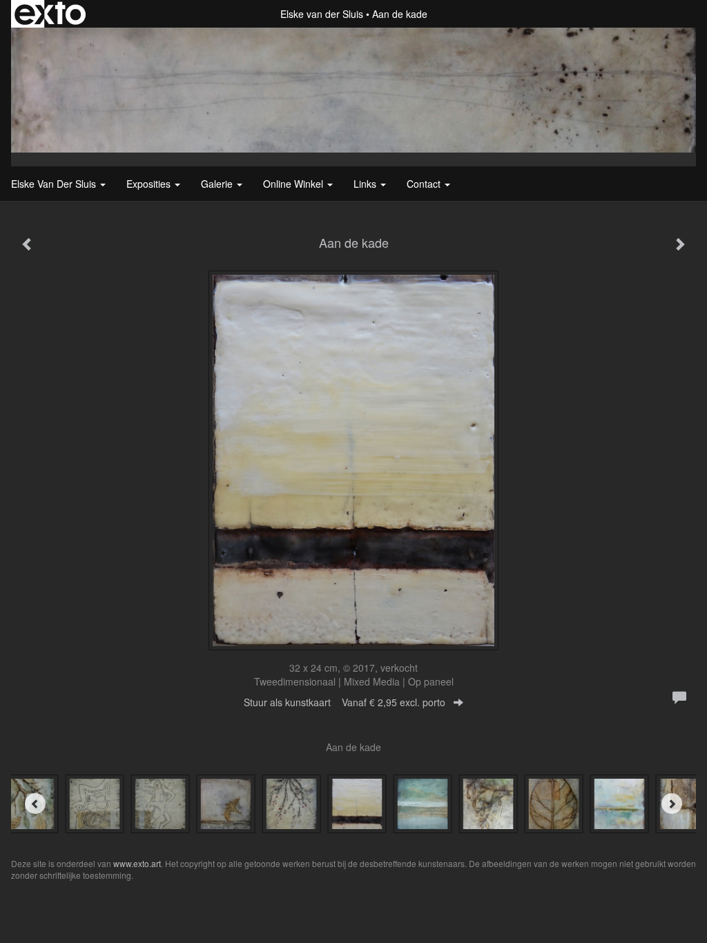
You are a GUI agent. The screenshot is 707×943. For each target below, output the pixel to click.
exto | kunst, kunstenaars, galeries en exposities (50, 14)
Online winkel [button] (294, 184)
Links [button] (366, 184)
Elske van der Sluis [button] (55, 184)
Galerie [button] (218, 184)
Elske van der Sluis (321, 14)
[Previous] (35, 803)
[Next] (671, 803)
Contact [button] (425, 184)
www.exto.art (137, 863)
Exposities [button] (149, 184)
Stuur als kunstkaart (344, 702)
